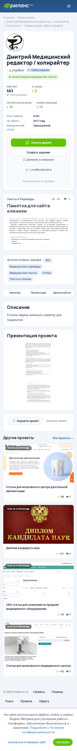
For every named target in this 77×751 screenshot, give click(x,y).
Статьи (47, 272)
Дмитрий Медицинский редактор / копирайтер (38, 59)
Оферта (44, 701)
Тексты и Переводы (20, 199)
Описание (15, 292)
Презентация (38, 292)
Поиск (9, 701)
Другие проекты (18, 437)
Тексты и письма (20, 279)
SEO (47, 260)
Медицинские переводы (25, 266)
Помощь (57, 691)
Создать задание (38, 152)
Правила (26, 701)
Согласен (62, 742)
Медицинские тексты (23, 272)
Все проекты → (63, 438)
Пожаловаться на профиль (38, 181)
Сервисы (39, 691)
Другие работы (62, 292)
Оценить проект (25, 421)
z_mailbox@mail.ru (41, 169)
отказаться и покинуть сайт (27, 742)
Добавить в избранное (40, 159)
